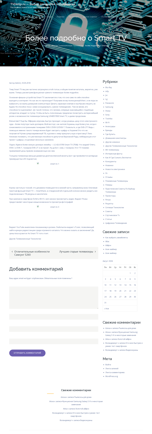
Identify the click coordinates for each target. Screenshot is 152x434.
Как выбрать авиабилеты (116, 237)
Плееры (108, 185)
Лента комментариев (115, 372)
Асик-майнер (111, 249)
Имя (11, 311)
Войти (108, 364)
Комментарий (15, 284)
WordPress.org (111, 376)
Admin (17, 83)
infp (107, 91)
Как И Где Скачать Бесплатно (118, 157)
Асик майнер (111, 253)
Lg (106, 99)
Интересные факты (109, 16)
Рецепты (109, 203)
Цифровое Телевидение (116, 223)
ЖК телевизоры (112, 150)
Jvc (106, 95)
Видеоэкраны (132, 350)
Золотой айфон (124, 339)
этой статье (54, 89)
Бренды (108, 130)
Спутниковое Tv (112, 215)
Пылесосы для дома (127, 328)
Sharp (107, 111)
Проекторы (74, 16)
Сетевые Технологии (114, 207)
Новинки (60, 16)
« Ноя (106, 308)
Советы (108, 211)
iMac (107, 241)
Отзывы (108, 177)
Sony (107, 114)
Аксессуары (110, 126)
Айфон (108, 245)
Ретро (108, 199)
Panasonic (109, 103)
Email (12, 323)
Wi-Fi (107, 122)
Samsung (109, 107)
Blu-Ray (108, 87)
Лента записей (111, 368)
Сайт (11, 336)
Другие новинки (90, 16)
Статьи (49, 16)
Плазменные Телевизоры (116, 181)
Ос (106, 173)
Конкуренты (128, 16)
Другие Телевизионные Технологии (25, 239)
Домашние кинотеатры (115, 138)
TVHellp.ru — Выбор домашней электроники (42, 4)
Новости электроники (32, 16)
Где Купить (110, 134)
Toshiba (108, 118)
